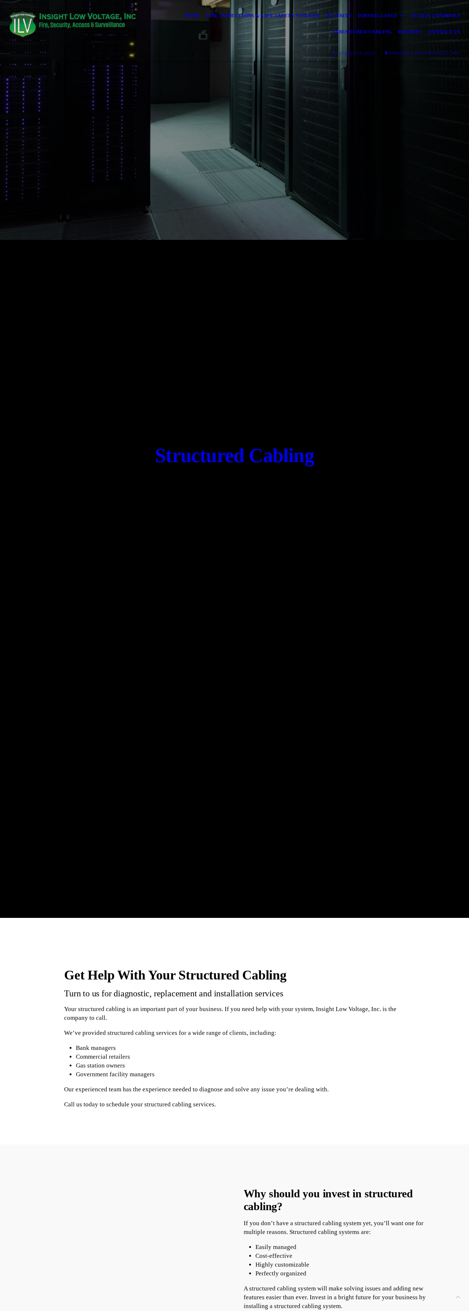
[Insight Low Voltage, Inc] (73, 23)
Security (339, 15)
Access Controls (435, 15)
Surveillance (378, 15)
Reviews (410, 31)
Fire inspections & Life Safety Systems (263, 15)
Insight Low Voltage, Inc (424, 53)
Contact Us (444, 31)
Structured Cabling (362, 31)
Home (192, 15)
